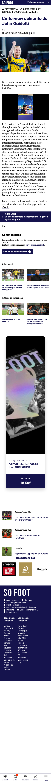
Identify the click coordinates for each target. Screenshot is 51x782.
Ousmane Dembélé (8, 641)
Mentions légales (13, 605)
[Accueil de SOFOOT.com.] (7, 2)
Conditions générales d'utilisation (21, 607)
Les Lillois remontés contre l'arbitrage (19, 527)
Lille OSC (22, 638)
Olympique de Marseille (23, 646)
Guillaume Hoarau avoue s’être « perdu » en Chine (37, 272)
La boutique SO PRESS (16, 602)
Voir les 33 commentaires (15, 251)
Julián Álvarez (7, 636)
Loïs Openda (9, 660)
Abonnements (12, 600)
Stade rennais (21, 641)
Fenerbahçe (23, 635)
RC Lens (21, 650)
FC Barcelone (22, 656)
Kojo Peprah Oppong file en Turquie (18, 545)
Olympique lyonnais (22, 632)
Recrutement (12, 612)
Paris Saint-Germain (23, 627)
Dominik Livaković (8, 651)
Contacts (28, 600)
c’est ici (5, 207)
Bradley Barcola (7, 632)
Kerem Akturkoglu (8, 663)
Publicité (10, 610)
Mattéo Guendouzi (8, 627)
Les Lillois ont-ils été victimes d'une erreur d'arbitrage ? (21, 510)
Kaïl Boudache (8, 656)
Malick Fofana (7, 668)
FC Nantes (22, 652)
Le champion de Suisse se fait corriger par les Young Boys (12, 272)
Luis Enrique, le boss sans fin (11, 305)
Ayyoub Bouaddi (7, 646)
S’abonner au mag (35, 2)
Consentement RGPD (29, 610)
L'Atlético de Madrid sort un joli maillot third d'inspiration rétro (36, 307)
